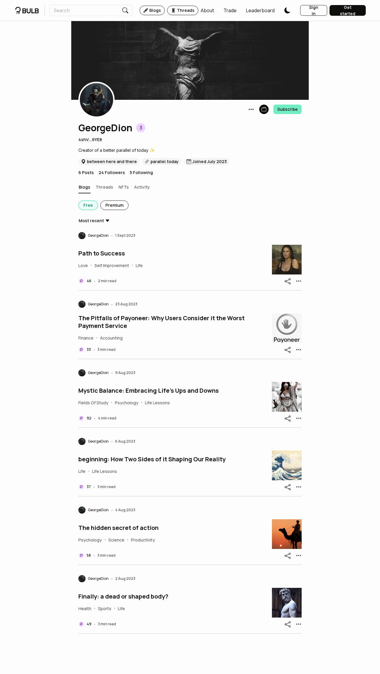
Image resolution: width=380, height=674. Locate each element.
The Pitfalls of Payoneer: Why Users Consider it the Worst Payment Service (161, 322)
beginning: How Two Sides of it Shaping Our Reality (152, 459)
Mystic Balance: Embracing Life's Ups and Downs (148, 390)
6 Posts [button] (86, 172)
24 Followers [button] (112, 172)
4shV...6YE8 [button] (90, 139)
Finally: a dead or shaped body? (123, 596)
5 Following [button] (141, 172)
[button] (207, 10)
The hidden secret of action (118, 528)
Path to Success (101, 253)
